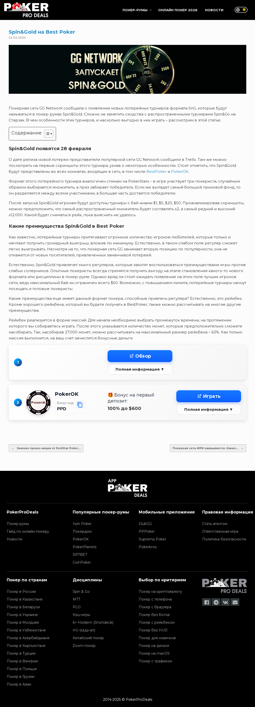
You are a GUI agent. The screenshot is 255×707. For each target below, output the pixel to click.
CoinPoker (82, 562)
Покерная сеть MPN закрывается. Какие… (208, 448)
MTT (76, 599)
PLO (77, 607)
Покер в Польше (22, 669)
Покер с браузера (155, 607)
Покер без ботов (154, 614)
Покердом (82, 531)
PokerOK (180, 171)
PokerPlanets (84, 547)
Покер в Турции (21, 653)
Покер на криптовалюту (160, 591)
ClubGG (145, 523)
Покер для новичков (157, 638)
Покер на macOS (154, 653)
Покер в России (21, 591)
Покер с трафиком (155, 661)
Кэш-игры (81, 614)
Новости (14, 539)
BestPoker (156, 171)
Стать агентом (214, 523)
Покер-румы (18, 523)
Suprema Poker (152, 539)
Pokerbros (148, 547)
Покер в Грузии (20, 676)
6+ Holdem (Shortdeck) (93, 622)
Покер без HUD (153, 630)
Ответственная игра (220, 531)
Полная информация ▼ (140, 369)
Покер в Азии (19, 684)
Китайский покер (88, 638)
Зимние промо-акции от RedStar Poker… (46, 448)
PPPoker (147, 531)
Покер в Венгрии (22, 661)
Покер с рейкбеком (157, 622)
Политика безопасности (224, 539)
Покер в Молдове (23, 622)
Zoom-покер (84, 645)
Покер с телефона (155, 599)
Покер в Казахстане (25, 599)
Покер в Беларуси (23, 607)
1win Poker (82, 523)
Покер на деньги (154, 645)
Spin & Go (81, 591)
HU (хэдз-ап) (84, 630)
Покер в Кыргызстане (26, 645)
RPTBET (80, 554)
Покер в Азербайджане (28, 638)
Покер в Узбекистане (26, 630)
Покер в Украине (22, 614)
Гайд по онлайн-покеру (28, 531)
